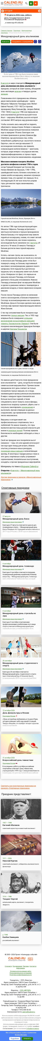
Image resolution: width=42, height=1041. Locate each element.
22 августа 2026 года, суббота (19, 15)
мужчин (18, 91)
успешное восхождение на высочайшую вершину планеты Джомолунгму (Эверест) (18, 321)
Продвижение (17, 966)
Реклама (26, 966)
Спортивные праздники (15, 487)
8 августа (5, 41)
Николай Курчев (10, 861)
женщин (4, 94)
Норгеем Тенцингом (18, 329)
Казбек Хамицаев (11, 937)
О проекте (8, 966)
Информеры (20, 968)
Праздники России (9, 763)
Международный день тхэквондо (18, 566)
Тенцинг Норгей (10, 899)
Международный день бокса (16, 519)
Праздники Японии (9, 716)
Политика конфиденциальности (21, 975)
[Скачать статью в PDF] (35, 41)
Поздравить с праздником (22, 41)
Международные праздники (12, 522)
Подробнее (15, 1039)
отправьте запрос (32, 1028)
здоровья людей (15, 430)
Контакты (33, 966)
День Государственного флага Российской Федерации (17, 19)
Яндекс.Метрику (21, 1035)
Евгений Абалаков (11, 825)
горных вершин (17, 315)
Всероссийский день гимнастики (18, 760)
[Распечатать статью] (39, 41)
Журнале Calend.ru (29, 466)
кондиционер (27, 407)
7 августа (33, 243)
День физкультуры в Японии (16, 713)
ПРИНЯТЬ (27, 1039)
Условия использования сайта (20, 971)
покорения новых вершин (12, 451)
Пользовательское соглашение (21, 973)
